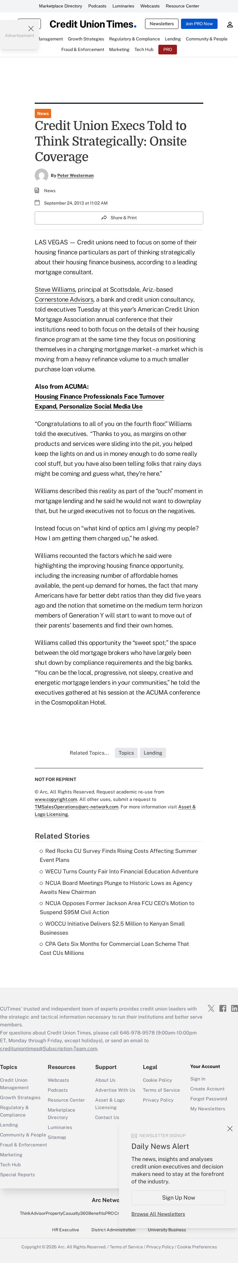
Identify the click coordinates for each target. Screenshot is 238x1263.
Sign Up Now (178, 1197)
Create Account (207, 1088)
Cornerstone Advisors (64, 299)
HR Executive (65, 1229)
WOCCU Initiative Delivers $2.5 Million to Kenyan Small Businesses (112, 928)
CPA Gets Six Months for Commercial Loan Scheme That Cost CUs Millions (114, 948)
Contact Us (107, 1117)
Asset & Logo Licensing (110, 1103)
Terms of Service (161, 1090)
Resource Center (182, 5)
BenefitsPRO (101, 1213)
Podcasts (97, 5)
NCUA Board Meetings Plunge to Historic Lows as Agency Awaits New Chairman (116, 887)
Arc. (62, 1246)
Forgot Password (208, 1098)
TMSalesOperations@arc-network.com (76, 806)
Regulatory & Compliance (14, 1111)
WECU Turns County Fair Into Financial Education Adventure (121, 871)
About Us (105, 1080)
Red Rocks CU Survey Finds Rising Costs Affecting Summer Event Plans (118, 855)
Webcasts (150, 5)
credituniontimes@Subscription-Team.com (48, 1049)
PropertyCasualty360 (67, 1213)
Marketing (11, 1154)
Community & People (23, 1134)
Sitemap (57, 1137)
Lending (9, 1124)
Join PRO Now (199, 23)
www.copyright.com (56, 799)
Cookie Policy (157, 1080)
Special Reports (17, 1174)
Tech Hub (10, 1164)
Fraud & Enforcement (23, 1144)
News (43, 113)
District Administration (113, 1229)
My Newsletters (207, 1108)
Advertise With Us (115, 1090)
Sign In (197, 1078)
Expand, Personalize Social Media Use (89, 406)
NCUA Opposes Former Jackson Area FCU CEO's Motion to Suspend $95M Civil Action (117, 907)
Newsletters (162, 23)
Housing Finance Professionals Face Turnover (99, 396)
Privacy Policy (158, 1100)
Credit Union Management (14, 1083)
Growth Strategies (20, 1097)
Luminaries (123, 5)
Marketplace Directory (60, 5)
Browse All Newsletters (158, 1214)
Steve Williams (55, 289)
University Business (167, 1229)
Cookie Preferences (197, 1246)
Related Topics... (89, 753)
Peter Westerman (75, 175)
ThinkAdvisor (33, 1213)
